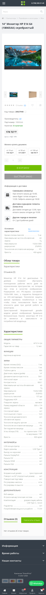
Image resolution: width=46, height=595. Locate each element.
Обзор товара (12, 260)
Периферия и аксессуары (28, 18)
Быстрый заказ (23, 176)
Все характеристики (33, 230)
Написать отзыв (32, 520)
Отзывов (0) (9, 272)
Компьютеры (11, 18)
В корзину (23, 167)
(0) (25, 105)
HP (20, 119)
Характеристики (12, 266)
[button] (37, 3)
